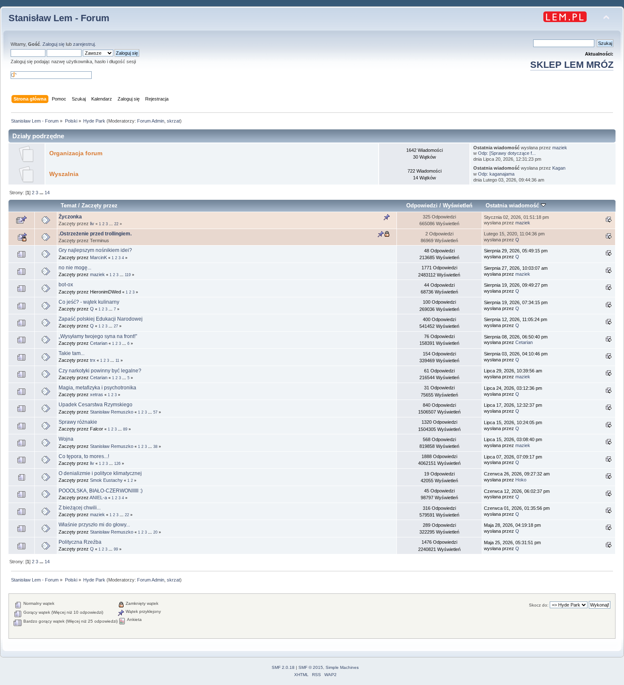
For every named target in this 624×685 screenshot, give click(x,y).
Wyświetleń (457, 205)
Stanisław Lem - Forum (59, 18)
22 (116, 224)
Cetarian (98, 343)
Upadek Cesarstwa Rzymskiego (95, 405)
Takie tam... (71, 353)
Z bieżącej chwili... (80, 508)
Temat (68, 205)
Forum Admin (150, 120)
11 (117, 360)
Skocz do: (538, 605)
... (42, 192)
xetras (96, 394)
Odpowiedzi (422, 205)
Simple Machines (342, 667)
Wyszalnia (64, 174)
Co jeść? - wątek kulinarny (89, 302)
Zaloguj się (53, 44)
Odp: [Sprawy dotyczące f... (507, 153)
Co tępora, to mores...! (84, 456)
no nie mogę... (75, 268)
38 (155, 447)
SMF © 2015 (310, 667)
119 (128, 275)
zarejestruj (84, 44)
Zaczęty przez (100, 205)
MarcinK (98, 257)
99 (116, 549)
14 (47, 192)
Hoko (520, 479)
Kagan (558, 168)
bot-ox (66, 285)
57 (155, 412)
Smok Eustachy (106, 480)
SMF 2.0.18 (283, 667)
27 (116, 326)
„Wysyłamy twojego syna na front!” (98, 336)
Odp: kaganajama (496, 173)
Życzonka (70, 217)
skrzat (173, 120)
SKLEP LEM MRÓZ (571, 64)
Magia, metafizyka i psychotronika (97, 388)
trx (93, 360)
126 (117, 463)
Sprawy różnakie (78, 422)
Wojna (66, 439)
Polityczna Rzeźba (80, 542)
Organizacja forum (75, 153)
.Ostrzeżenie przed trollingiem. (95, 234)
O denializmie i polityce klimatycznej (100, 473)
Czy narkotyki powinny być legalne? (100, 371)
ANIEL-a (98, 497)
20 (155, 532)
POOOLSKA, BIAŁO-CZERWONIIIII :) (101, 491)
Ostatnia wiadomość (513, 205)
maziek (559, 147)
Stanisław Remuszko (111, 411)
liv (92, 223)
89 (125, 429)
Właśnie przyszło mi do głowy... (94, 525)
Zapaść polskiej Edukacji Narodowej (101, 319)
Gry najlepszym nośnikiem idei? (95, 250)
